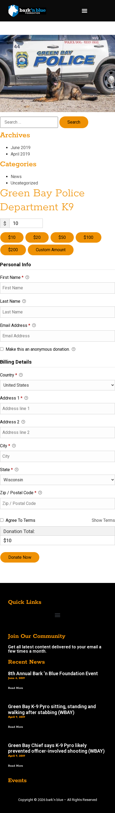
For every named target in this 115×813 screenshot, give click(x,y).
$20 (37, 237)
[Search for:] (29, 122)
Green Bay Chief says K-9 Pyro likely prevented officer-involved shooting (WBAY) (56, 748)
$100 (88, 237)
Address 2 (10, 421)
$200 (13, 249)
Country (8, 375)
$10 (12, 237)
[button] (84, 10)
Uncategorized (24, 183)
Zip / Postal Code (18, 492)
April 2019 (20, 154)
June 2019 (20, 147)
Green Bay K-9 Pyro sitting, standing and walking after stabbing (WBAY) (52, 709)
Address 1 (11, 398)
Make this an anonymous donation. (38, 349)
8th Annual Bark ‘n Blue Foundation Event (53, 673)
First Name (12, 277)
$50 (62, 237)
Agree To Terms (20, 520)
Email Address (15, 325)
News (16, 176)
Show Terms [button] (103, 520)
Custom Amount (51, 249)
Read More (15, 688)
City (5, 445)
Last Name (10, 301)
